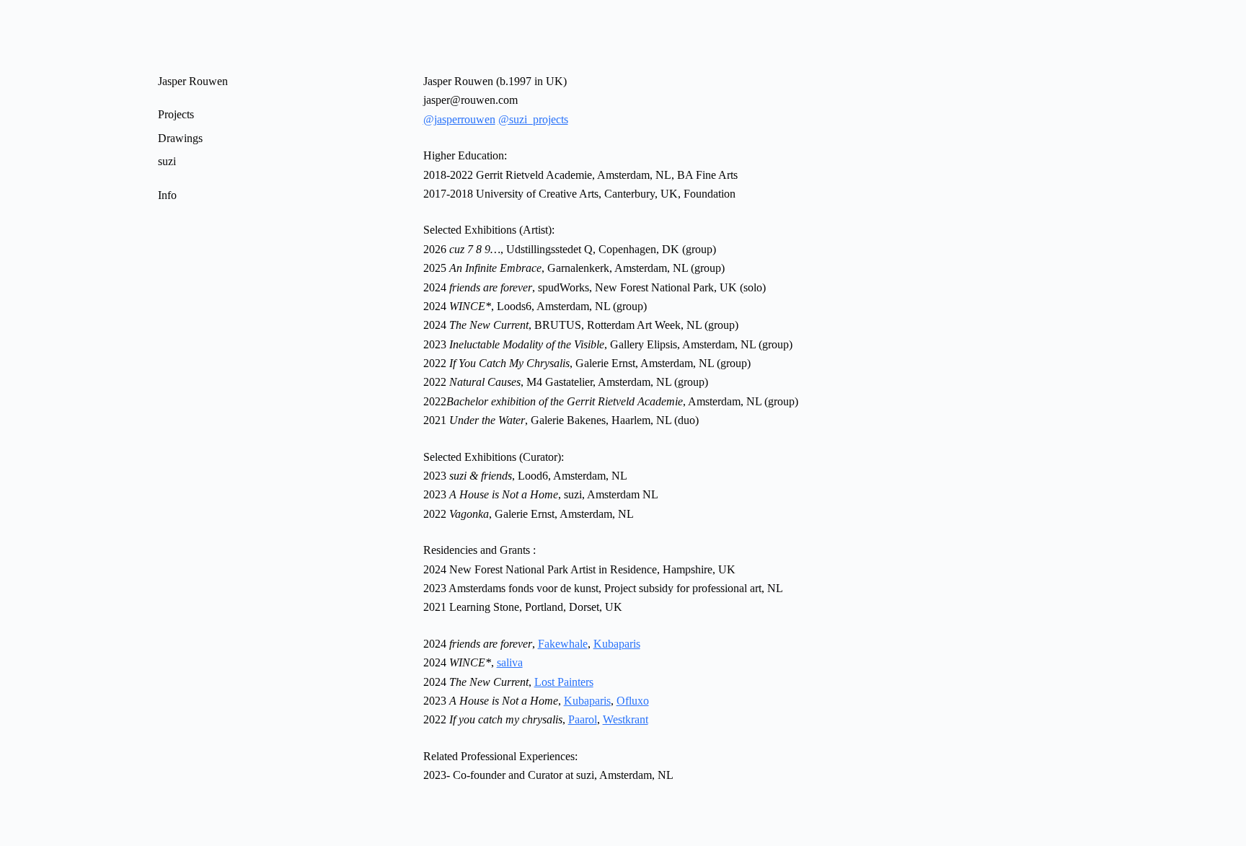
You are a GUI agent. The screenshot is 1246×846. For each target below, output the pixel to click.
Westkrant (625, 719)
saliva (510, 662)
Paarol (582, 719)
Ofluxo (633, 701)
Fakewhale (563, 644)
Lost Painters (563, 682)
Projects (176, 114)
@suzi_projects (533, 119)
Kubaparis (616, 644)
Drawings (180, 138)
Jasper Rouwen (193, 81)
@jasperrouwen (459, 119)
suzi (167, 161)
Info (167, 195)
